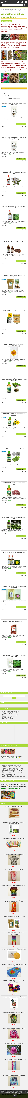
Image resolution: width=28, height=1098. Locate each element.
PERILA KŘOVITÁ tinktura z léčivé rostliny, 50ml (14, 483)
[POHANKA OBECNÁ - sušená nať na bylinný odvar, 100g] (14, 111)
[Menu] (2, 2)
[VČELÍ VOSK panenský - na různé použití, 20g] (14, 955)
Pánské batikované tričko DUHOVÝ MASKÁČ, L (14, 885)
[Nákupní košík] (26, 2)
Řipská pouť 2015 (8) (7, 718)
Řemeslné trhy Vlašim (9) (8, 716)
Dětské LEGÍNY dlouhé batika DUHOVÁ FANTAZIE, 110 (14, 933)
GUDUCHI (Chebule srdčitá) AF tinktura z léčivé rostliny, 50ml (14, 207)
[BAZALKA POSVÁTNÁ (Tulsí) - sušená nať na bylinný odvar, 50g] (14, 146)
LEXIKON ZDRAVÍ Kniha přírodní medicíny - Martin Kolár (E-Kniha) (14, 345)
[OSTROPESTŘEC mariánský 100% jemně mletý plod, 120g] (13, 594)
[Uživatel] (18, 2)
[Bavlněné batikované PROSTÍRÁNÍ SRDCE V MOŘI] (14, 971)
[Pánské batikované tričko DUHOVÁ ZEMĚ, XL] (14, 1018)
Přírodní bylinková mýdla (8, 771)
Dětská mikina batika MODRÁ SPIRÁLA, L (14, 1075)
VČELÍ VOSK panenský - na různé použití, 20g (14, 949)
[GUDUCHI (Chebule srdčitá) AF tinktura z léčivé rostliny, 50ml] (13, 215)
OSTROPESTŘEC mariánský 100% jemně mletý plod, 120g (14, 587)
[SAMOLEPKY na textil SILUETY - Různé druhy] (14, 1002)
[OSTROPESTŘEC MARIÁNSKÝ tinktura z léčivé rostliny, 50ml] (13, 387)
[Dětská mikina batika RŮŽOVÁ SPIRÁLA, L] (14, 1034)
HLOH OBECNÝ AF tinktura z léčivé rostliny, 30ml (14, 173)
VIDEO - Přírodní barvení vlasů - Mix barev (12, 768)
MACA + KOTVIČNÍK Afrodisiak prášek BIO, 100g (14, 276)
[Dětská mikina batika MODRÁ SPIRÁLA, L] (14, 1081)
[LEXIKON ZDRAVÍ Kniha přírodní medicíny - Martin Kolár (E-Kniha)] (14, 353)
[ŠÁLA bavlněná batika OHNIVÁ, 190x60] (14, 907)
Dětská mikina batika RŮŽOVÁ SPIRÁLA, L (14, 1028)
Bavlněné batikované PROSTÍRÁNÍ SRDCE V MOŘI (14, 965)
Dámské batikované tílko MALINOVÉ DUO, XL (14, 1059)
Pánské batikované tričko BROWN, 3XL (14, 854)
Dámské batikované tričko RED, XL (14, 870)
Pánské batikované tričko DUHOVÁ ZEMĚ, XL (14, 1012)
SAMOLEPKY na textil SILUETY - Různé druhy (14, 997)
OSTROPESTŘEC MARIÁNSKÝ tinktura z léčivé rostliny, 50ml (14, 380)
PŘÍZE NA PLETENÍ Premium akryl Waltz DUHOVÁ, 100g (14, 981)
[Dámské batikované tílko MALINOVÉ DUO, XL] (14, 1065)
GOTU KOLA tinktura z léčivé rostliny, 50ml (14, 449)
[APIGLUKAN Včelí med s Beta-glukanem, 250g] (14, 318)
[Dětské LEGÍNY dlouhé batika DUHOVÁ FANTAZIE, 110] (14, 940)
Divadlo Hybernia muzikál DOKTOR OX (12, 770)
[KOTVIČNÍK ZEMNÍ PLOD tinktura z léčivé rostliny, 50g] (13, 421)
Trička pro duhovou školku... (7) (10, 715)
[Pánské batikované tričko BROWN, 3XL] (14, 860)
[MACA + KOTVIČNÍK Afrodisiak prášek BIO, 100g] (14, 284)
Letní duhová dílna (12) (7, 717)
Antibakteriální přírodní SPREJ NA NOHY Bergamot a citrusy (14, 823)
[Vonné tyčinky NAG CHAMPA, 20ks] (14, 812)
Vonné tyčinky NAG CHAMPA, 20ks (14, 806)
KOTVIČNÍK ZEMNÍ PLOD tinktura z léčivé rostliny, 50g (14, 414)
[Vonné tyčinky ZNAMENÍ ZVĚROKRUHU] (14, 844)
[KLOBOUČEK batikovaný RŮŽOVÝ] (14, 1049)
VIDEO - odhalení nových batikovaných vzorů (13, 776)
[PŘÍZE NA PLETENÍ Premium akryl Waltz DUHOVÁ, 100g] (14, 988)
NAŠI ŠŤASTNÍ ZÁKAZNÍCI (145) (10, 711)
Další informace (22, 1094)
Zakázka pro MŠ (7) (7, 713)
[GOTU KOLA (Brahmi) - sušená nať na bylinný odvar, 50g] (13, 663)
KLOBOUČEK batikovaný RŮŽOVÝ (14, 1044)
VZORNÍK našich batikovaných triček (11, 765)
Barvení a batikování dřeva (8, 774)
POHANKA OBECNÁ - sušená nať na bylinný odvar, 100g (14, 104)
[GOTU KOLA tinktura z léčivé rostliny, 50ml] (14, 456)
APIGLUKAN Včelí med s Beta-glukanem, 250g (14, 310)
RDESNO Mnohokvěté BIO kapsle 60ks (14, 241)
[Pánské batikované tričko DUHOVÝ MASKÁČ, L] (14, 891)
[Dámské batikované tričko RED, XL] (14, 875)
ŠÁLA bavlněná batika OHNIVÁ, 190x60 (14, 901)
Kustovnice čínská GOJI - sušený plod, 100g (14, 621)
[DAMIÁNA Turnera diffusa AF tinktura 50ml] (14, 560)
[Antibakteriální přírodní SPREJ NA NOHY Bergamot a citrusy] (14, 829)
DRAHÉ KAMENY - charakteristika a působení (13, 773)
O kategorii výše (5, 88)
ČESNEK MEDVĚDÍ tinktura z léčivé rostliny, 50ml (14, 518)
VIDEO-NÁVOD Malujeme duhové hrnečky (12, 769)
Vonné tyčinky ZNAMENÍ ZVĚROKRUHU (13, 838)
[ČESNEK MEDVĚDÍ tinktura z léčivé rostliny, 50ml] (13, 524)
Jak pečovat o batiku (7, 775)
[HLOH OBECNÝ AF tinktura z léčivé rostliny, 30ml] (13, 180)
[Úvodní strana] (6, 2)
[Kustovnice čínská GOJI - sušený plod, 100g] (14, 629)
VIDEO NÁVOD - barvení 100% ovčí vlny (12, 767)
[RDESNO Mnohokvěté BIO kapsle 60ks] (13, 249)
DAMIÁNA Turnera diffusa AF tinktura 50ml (14, 552)
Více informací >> (21, 124)
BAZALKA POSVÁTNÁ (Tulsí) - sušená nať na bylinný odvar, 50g (14, 138)
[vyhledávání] (22, 2)
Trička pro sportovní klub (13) (9, 712)
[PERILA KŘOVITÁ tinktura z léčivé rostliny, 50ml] (14, 491)
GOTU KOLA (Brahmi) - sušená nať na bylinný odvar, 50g (14, 656)
